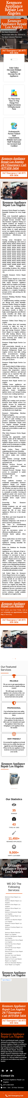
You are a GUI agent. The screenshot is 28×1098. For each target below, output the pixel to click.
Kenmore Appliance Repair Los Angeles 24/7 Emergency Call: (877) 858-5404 (13, 163)
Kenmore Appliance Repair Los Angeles (13, 605)
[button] (12, 788)
